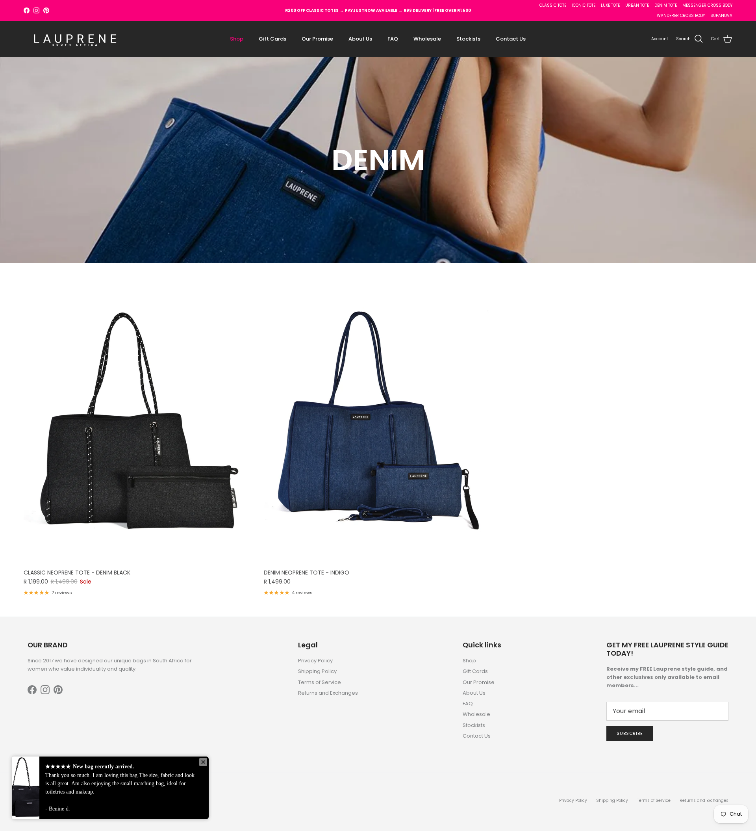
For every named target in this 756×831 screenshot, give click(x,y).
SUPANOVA (721, 16)
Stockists (468, 39)
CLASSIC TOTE (552, 5)
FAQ (392, 39)
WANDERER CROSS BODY (681, 16)
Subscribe (630, 733)
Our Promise (317, 39)
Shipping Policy (317, 671)
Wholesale (427, 39)
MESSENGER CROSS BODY (707, 5)
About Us (360, 39)
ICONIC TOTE (583, 5)
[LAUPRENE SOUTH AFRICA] (75, 39)
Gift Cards (272, 39)
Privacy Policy (315, 660)
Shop (236, 39)
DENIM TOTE (665, 5)
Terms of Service (319, 682)
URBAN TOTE (637, 5)
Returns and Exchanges (328, 693)
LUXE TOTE (610, 5)
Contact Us (511, 39)
